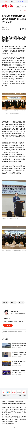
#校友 (5, 302)
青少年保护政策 (19, 401)
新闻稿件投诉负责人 (21, 403)
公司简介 (4, 401)
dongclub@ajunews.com (8, 423)
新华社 (8, 395)
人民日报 (4, 395)
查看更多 (7, 325)
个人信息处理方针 (11, 401)
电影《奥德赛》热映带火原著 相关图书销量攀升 (14, 321)
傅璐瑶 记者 (5, 27)
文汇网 (14, 395)
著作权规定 (4, 404)
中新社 (19, 395)
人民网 (24, 395)
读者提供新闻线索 (12, 404)
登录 (18, 6)
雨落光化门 (7, 318)
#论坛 (21, 302)
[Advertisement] (15, 284)
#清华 (13, 302)
